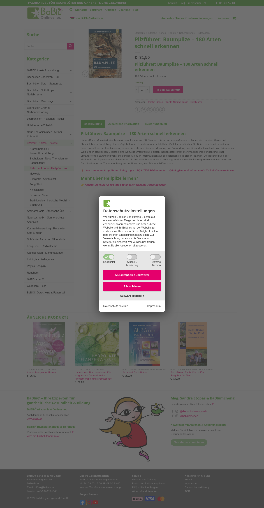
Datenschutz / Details (115, 305)
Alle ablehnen (132, 286)
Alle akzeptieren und (132, 274)
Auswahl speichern (132, 295)
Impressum (154, 305)
